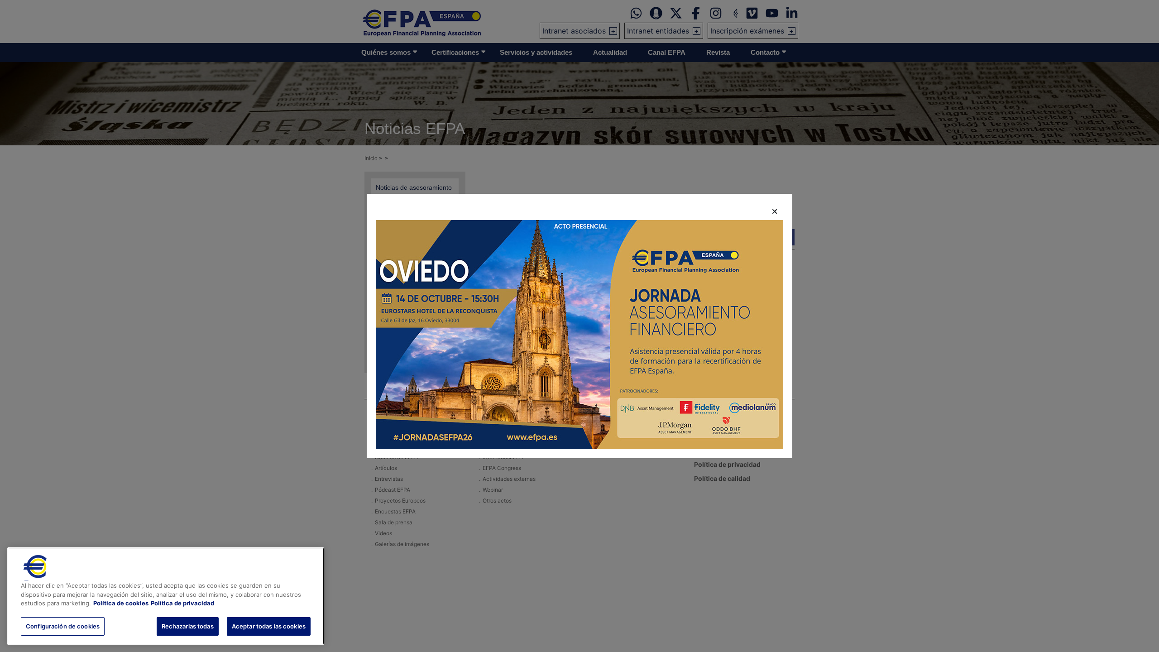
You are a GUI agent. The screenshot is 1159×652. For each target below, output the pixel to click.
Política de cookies (120, 603)
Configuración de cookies (63, 625)
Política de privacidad (182, 603)
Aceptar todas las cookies (269, 625)
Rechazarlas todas (188, 625)
